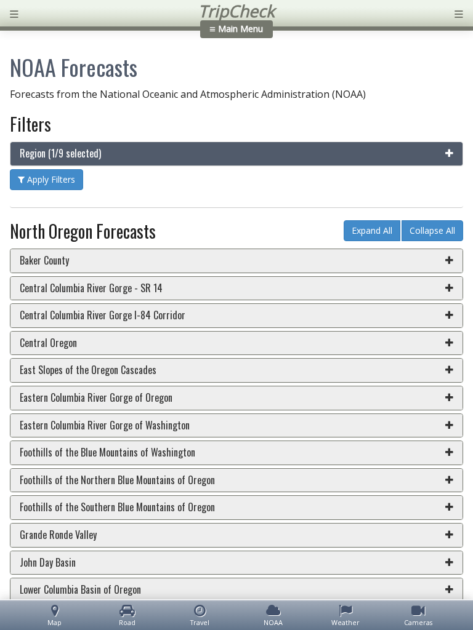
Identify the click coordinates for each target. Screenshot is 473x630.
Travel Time (199, 623)
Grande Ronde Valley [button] (58, 534)
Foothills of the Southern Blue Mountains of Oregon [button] (117, 507)
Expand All (372, 230)
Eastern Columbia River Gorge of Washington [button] (105, 425)
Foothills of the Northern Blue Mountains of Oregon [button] (117, 479)
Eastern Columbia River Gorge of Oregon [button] (96, 397)
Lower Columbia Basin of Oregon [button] (80, 589)
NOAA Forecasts (273, 623)
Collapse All (432, 230)
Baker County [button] (44, 260)
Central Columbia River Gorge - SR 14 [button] (91, 288)
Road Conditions (127, 623)
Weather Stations (345, 623)
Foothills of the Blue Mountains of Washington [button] (107, 452)
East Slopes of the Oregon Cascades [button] (88, 369)
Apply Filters (50, 179)
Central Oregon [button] (48, 342)
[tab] (236, 153)
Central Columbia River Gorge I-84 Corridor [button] (102, 315)
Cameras (418, 622)
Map (54, 622)
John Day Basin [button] (48, 562)
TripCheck (236, 11)
